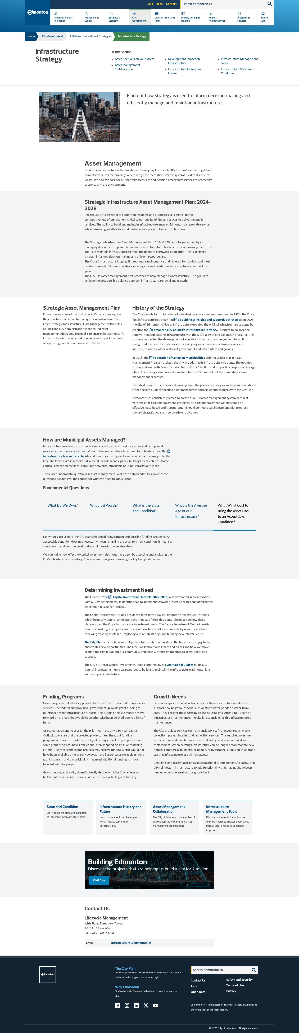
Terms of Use (235, 985)
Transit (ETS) (264, 19)
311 (150, 4)
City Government (139, 19)
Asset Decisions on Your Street (134, 59)
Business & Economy (114, 19)
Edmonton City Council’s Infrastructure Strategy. (185, 330)
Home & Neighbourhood (217, 19)
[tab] (64, 514)
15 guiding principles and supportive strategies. (210, 320)
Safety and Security (239, 980)
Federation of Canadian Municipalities (179, 358)
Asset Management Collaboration (127, 67)
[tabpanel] (149, 548)
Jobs (160, 4)
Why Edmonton (127, 987)
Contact (171, 4)
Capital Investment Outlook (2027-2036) (140, 597)
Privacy (231, 991)
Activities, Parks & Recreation (63, 19)
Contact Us (198, 980)
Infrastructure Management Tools (239, 61)
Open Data (198, 992)
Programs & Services (243, 19)
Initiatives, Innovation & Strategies (90, 36)
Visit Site (99, 880)
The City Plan (93, 642)
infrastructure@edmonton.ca (131, 943)
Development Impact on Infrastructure (184, 61)
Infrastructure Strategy (132, 36)
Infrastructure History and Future (185, 71)
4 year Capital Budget (178, 665)
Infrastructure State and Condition (237, 71)
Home (31, 36)
